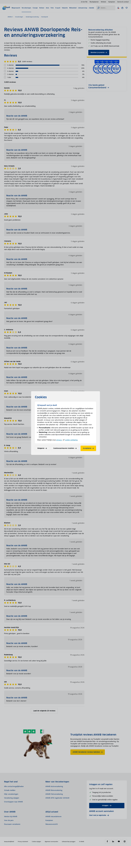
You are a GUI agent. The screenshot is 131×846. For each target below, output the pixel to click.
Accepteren (87, 448)
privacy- (59, 440)
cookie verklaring (71, 440)
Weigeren (40, 448)
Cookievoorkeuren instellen (63, 448)
